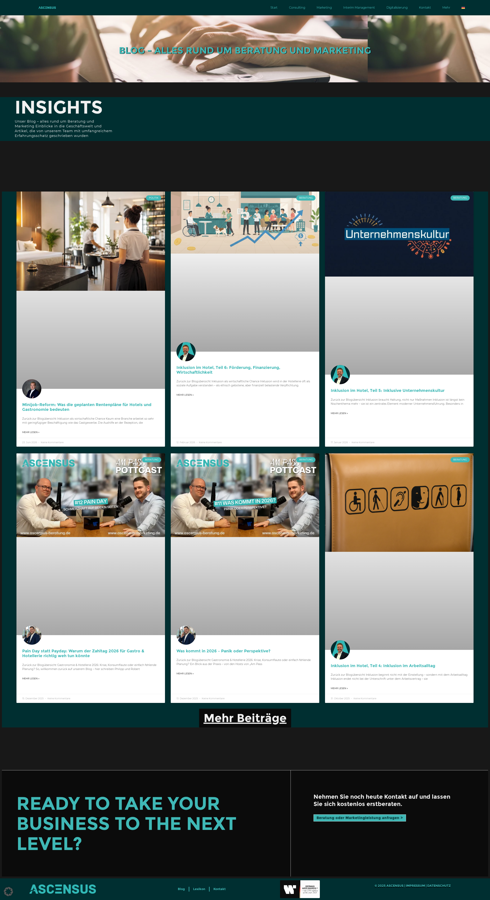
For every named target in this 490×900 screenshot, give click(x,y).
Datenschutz (439, 886)
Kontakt (425, 7)
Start (274, 7)
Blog (181, 889)
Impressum (415, 886)
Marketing (324, 7)
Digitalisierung (397, 7)
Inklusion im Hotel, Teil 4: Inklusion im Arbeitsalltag (383, 665)
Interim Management (359, 7)
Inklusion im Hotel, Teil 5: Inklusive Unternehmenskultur (388, 390)
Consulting (297, 7)
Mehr (446, 7)
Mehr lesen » (30, 432)
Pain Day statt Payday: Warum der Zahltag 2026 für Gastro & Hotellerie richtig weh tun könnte (83, 653)
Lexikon (199, 889)
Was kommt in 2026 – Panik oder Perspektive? (223, 651)
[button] (245, 718)
